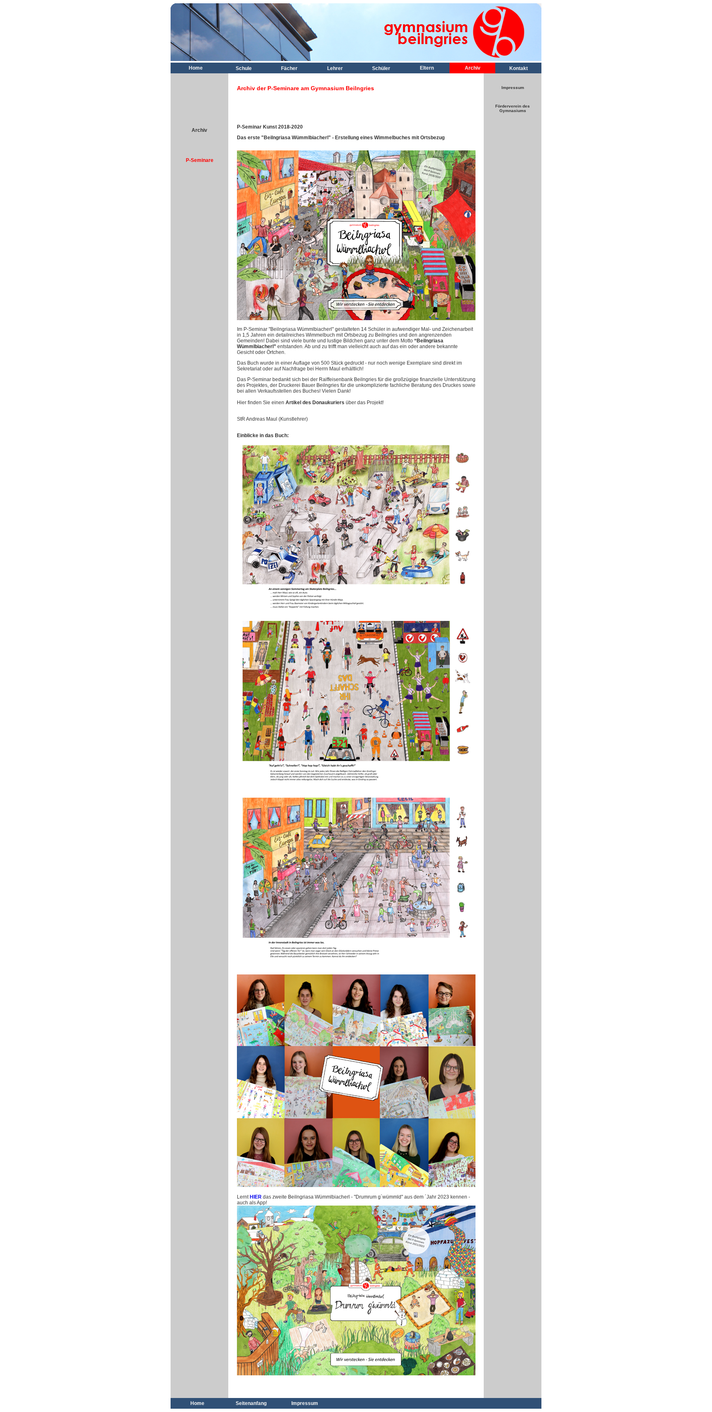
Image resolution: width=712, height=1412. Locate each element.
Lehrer (335, 68)
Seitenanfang (251, 1403)
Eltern (427, 68)
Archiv (472, 68)
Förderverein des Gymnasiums (512, 108)
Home (196, 68)
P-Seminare (199, 160)
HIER (256, 1197)
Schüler (381, 68)
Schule (244, 68)
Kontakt (518, 68)
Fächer (289, 68)
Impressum (512, 87)
